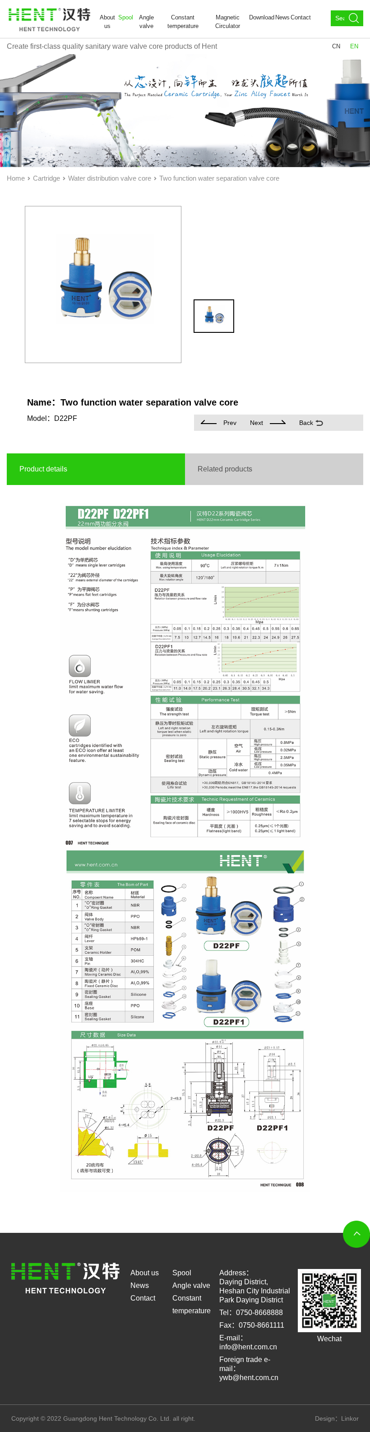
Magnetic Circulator (227, 21)
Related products (225, 469)
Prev (229, 422)
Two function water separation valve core (219, 178)
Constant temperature (183, 21)
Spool (125, 17)
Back (306, 422)
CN (336, 46)
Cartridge (46, 178)
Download (261, 17)
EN (354, 46)
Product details (43, 469)
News (282, 17)
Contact (301, 17)
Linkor (350, 1418)
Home (16, 178)
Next (256, 422)
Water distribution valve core (109, 178)
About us (107, 21)
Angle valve (146, 21)
